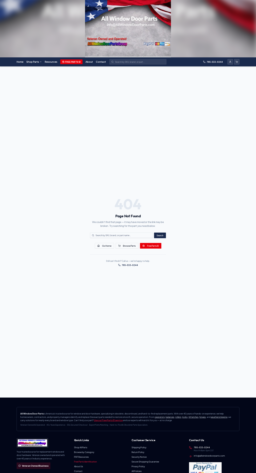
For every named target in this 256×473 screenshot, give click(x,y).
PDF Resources (81, 457)
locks (185, 417)
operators (160, 417)
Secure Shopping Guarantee (145, 461)
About (89, 61)
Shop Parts (32, 61)
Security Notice (139, 457)
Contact (101, 61)
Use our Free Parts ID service (108, 420)
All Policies (137, 471)
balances (170, 417)
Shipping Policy (139, 447)
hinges (202, 417)
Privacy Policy (138, 466)
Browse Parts (129, 245)
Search (160, 235)
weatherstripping (219, 417)
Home (20, 61)
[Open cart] (236, 61)
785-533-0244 (215, 61)
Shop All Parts (80, 447)
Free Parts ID (73, 61)
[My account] (230, 61)
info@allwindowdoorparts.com (209, 455)
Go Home (106, 245)
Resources (51, 61)
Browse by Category (84, 452)
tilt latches (193, 417)
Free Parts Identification (85, 461)
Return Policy (138, 452)
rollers (178, 417)
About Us (78, 466)
